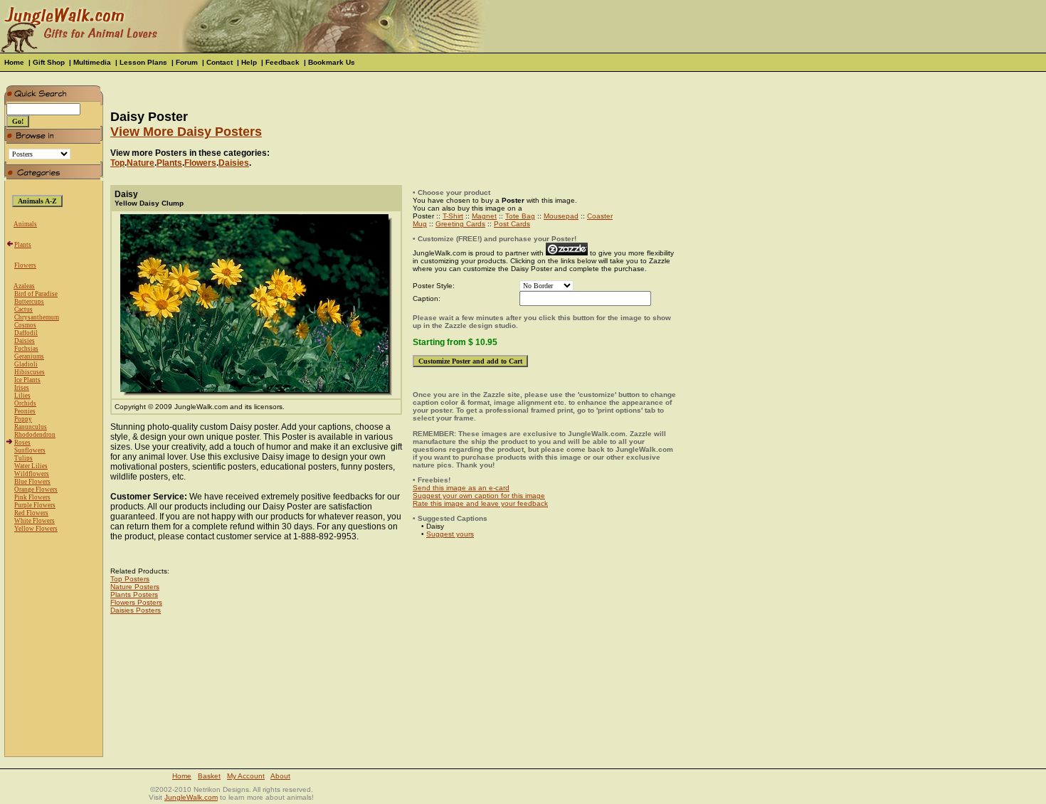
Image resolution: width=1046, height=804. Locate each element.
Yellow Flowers (36, 528)
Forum (187, 62)
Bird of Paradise (36, 293)
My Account (246, 776)
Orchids (25, 403)
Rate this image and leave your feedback (480, 503)
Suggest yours (450, 534)
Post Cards (512, 224)
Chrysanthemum (36, 317)
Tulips (23, 458)
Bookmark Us (331, 62)
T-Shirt (453, 216)
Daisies (24, 340)
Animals (25, 224)
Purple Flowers (35, 505)
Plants (22, 244)
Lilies (22, 395)
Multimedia (92, 62)
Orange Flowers (36, 489)
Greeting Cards (460, 224)
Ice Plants (27, 380)
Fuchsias (26, 348)
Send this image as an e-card (461, 488)
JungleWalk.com (191, 797)
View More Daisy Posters (186, 132)
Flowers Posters (136, 602)
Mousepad (561, 216)
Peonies (25, 411)
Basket (209, 776)
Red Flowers (31, 513)
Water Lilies (31, 466)
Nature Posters (134, 587)
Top (117, 163)
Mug (420, 224)
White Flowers (34, 520)
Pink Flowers (32, 497)
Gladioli (26, 364)
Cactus (23, 309)
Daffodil (26, 333)
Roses (22, 442)
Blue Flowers (32, 481)
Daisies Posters (135, 610)
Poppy (23, 419)
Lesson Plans (143, 62)
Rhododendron (35, 434)
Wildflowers (31, 473)
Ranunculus (30, 426)
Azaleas (24, 286)
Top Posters (129, 579)
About (280, 776)
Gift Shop (49, 62)
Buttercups (29, 301)
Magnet (484, 216)
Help (249, 62)
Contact (219, 62)
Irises (21, 387)
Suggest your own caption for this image (479, 495)
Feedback (282, 62)
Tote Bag (520, 216)
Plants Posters (134, 594)
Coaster (600, 216)
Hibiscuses (29, 372)
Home (14, 62)
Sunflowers (30, 450)
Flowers (25, 265)
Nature (140, 163)
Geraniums (29, 356)
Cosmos (25, 325)
